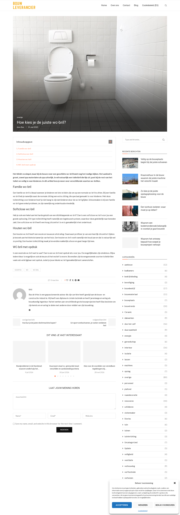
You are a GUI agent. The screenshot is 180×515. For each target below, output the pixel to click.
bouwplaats (146, 300)
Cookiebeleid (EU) (150, 5)
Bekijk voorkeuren (165, 505)
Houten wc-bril (24, 159)
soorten (18, 270)
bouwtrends (146, 306)
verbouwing (146, 466)
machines (146, 365)
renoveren (146, 401)
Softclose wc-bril (25, 154)
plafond (146, 389)
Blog (136, 5)
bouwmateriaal (146, 294)
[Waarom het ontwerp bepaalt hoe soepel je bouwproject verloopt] (130, 242)
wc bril (36, 270)
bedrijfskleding (146, 276)
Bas (22, 127)
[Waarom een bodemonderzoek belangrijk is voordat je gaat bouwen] (130, 227)
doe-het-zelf (146, 324)
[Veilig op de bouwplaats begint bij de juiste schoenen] (130, 163)
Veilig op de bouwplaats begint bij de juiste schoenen (154, 160)
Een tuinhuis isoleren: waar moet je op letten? (153, 208)
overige (146, 377)
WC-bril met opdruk (27, 165)
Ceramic (146, 312)
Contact (126, 5)
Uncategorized (146, 442)
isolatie (146, 353)
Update (146, 448)
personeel (146, 383)
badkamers (146, 270)
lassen (146, 359)
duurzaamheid (146, 330)
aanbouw (146, 264)
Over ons (115, 5)
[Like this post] (67, 280)
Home (104, 5)
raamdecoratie (146, 395)
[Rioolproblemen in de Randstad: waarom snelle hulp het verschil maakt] (29, 351)
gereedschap (146, 341)
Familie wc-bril (24, 148)
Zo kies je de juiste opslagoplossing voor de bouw (152, 194)
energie (146, 336)
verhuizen (146, 478)
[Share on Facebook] (70, 280)
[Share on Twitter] (73, 280)
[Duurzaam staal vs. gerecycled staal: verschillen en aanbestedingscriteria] (64, 351)
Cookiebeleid (142, 511)
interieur (146, 347)
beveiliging (146, 282)
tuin (146, 424)
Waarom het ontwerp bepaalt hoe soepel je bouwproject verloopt (150, 242)
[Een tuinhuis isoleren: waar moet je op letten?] (130, 211)
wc (27, 270)
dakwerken (146, 318)
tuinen (146, 430)
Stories (146, 418)
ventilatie (146, 460)
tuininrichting (146, 436)
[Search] (165, 5)
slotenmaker (146, 413)
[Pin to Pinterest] (76, 280)
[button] (174, 483)
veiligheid (146, 454)
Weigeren (143, 505)
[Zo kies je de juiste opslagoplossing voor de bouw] (130, 195)
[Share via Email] (78, 280)
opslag (146, 371)
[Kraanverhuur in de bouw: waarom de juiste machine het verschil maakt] (130, 179)
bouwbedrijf (146, 288)
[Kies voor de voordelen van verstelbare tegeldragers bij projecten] (99, 351)
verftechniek (146, 472)
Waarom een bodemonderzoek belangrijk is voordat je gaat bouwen (153, 226)
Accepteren (122, 505)
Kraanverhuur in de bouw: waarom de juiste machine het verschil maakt (153, 178)
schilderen (146, 407)
